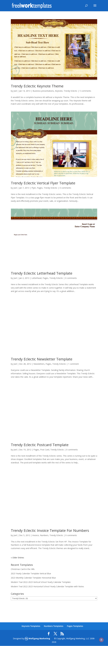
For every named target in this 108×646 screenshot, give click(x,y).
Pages (40, 187)
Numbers (44, 535)
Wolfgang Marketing (39, 638)
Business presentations (43, 91)
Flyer (34, 187)
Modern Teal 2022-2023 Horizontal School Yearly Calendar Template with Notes (47, 586)
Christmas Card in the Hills (23, 569)
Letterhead (36, 278)
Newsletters (38, 364)
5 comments (85, 91)
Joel (15, 91)
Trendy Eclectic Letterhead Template (41, 273)
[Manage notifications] (101, 640)
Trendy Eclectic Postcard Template (39, 444)
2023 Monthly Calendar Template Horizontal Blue (33, 577)
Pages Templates (75, 626)
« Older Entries (17, 557)
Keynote (59, 91)
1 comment (73, 364)
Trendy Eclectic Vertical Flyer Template (43, 182)
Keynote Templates (31, 626)
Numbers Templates (53, 626)
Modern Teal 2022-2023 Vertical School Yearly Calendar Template (41, 582)
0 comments (65, 187)
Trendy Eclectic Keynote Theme (37, 86)
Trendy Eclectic (70, 91)
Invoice (35, 535)
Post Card (44, 449)
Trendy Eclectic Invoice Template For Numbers (50, 530)
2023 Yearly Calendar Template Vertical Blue (31, 573)
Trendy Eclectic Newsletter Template (41, 359)
